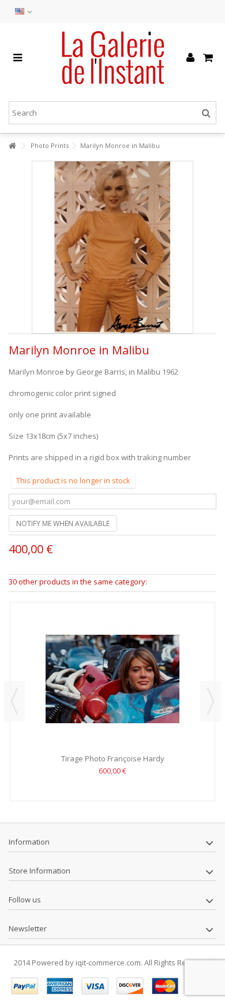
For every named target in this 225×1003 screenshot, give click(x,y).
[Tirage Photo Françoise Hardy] (112, 679)
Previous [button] (14, 701)
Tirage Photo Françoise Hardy (112, 758)
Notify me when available (63, 523)
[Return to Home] (12, 146)
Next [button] (210, 701)
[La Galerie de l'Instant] (112, 58)
